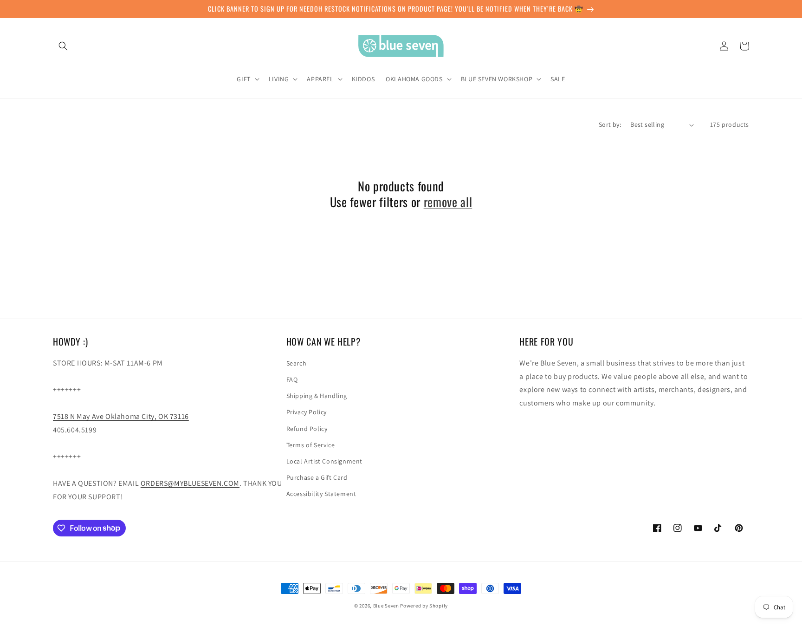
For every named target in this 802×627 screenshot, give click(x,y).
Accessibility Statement (321, 494)
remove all (448, 202)
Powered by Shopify (424, 605)
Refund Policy (307, 429)
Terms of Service (310, 445)
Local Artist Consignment (324, 461)
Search (296, 363)
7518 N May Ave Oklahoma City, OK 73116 (121, 416)
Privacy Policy (306, 412)
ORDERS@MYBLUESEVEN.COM (190, 483)
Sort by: (610, 124)
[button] (63, 46)
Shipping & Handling (316, 396)
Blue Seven (386, 605)
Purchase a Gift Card (317, 477)
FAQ (292, 379)
